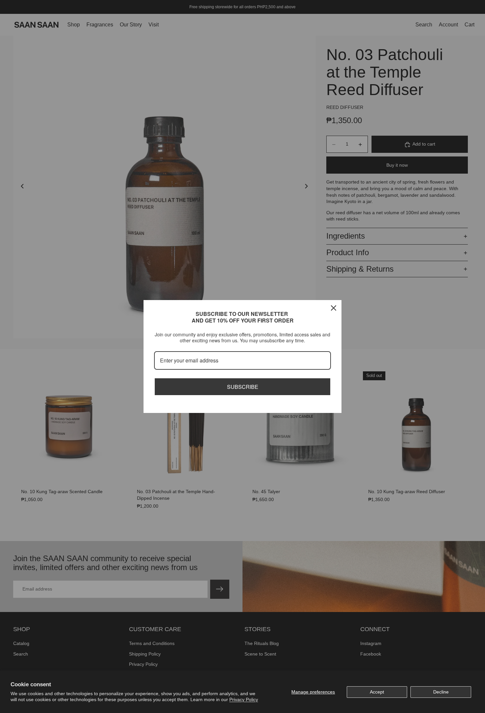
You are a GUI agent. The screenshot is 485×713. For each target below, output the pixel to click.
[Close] (333, 308)
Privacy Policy (243, 699)
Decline (441, 692)
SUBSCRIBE (242, 386)
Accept (377, 692)
